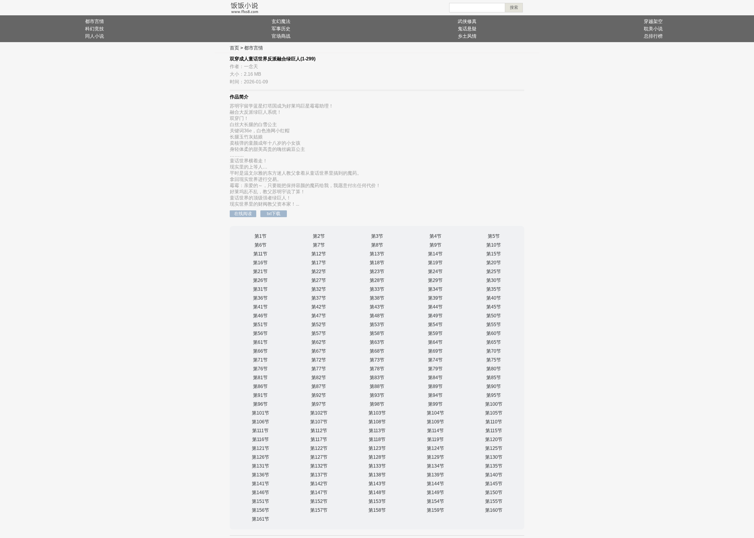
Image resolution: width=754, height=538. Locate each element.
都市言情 (94, 21)
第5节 (494, 236)
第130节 (493, 457)
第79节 (435, 368)
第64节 (435, 342)
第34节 (435, 289)
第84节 (435, 377)
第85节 (493, 377)
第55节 (493, 324)
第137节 (319, 474)
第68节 (377, 351)
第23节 (377, 271)
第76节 (260, 368)
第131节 (260, 465)
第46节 (260, 315)
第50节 (493, 315)
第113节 (377, 430)
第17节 (318, 262)
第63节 (377, 342)
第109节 (435, 421)
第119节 (435, 439)
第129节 (435, 457)
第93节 (377, 395)
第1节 (260, 236)
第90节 (493, 386)
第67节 (318, 351)
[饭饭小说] (244, 8)
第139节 (435, 474)
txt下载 (273, 213)
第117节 (318, 439)
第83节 (377, 377)
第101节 (260, 412)
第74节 (435, 359)
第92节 (318, 395)
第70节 (493, 351)
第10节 (493, 244)
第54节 (435, 324)
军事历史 (281, 28)
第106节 (260, 421)
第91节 (260, 395)
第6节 (260, 244)
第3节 (377, 236)
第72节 (318, 359)
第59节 (435, 333)
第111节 (260, 430)
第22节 (318, 271)
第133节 (377, 465)
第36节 (260, 298)
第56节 (260, 333)
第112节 (318, 430)
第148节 (377, 492)
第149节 (435, 492)
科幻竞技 (94, 28)
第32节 (318, 289)
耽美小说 (653, 28)
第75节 (493, 359)
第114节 (435, 430)
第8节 (377, 244)
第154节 (435, 501)
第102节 (319, 412)
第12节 (318, 253)
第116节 (260, 439)
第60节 (493, 333)
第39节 (435, 298)
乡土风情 (467, 36)
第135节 (493, 465)
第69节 (435, 351)
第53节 (377, 324)
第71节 (260, 359)
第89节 (435, 386)
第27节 (318, 280)
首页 (234, 47)
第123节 (377, 448)
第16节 (260, 262)
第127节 (319, 457)
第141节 (260, 483)
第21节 (260, 271)
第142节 (319, 483)
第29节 (435, 280)
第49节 (435, 315)
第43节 (377, 306)
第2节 (319, 236)
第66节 (260, 351)
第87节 (318, 386)
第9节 (435, 244)
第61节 (260, 342)
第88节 (377, 386)
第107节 (319, 421)
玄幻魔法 (281, 21)
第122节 (319, 448)
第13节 (377, 253)
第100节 (493, 404)
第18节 (377, 262)
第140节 (493, 474)
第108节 (377, 421)
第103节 (377, 412)
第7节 (319, 244)
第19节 (435, 262)
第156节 (260, 510)
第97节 (318, 404)
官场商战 (281, 36)
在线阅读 (243, 213)
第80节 (493, 368)
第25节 (493, 271)
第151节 (260, 501)
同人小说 (94, 36)
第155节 (493, 501)
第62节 (318, 342)
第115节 (493, 430)
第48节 (377, 315)
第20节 (493, 262)
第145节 (493, 483)
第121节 (260, 448)
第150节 (493, 492)
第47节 (318, 315)
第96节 (260, 404)
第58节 (377, 333)
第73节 (377, 359)
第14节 (435, 253)
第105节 (493, 412)
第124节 (435, 448)
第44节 (435, 306)
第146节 (260, 492)
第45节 (493, 306)
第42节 (318, 306)
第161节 (260, 519)
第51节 (260, 324)
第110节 (493, 421)
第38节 (377, 298)
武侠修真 (467, 21)
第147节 (319, 492)
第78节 (377, 368)
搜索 (514, 7)
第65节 (493, 342)
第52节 (318, 324)
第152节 (319, 501)
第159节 (435, 510)
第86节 (260, 386)
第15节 (493, 253)
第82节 (318, 377)
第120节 (493, 439)
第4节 (435, 236)
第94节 (435, 395)
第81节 (260, 377)
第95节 (493, 395)
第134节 (435, 465)
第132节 (319, 465)
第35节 (493, 289)
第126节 (260, 457)
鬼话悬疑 (467, 28)
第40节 (493, 298)
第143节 (377, 483)
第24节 (435, 271)
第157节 (319, 510)
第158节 (377, 510)
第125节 (493, 448)
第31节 (260, 289)
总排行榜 (653, 36)
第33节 (377, 289)
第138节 (377, 474)
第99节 (435, 404)
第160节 (493, 510)
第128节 (377, 457)
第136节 (260, 474)
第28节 (377, 280)
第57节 (318, 333)
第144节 (435, 483)
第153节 (377, 501)
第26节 (260, 280)
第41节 (260, 306)
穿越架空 (653, 21)
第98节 (377, 404)
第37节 (318, 298)
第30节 (493, 280)
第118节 (377, 439)
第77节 (318, 368)
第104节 (435, 412)
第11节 (260, 253)
